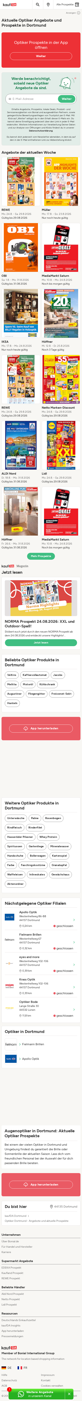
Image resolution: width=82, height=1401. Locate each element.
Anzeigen (71, 13)
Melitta (11, 684)
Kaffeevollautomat (35, 675)
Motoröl (28, 684)
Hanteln (12, 703)
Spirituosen (14, 846)
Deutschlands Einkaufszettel (19, 1320)
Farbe (10, 865)
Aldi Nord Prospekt (13, 1294)
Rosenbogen (53, 818)
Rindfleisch (14, 827)
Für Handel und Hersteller (17, 1246)
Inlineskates (37, 874)
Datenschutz (9, 1380)
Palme (35, 818)
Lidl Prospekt (9, 1304)
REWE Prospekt (11, 1278)
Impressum (48, 1375)
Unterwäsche (16, 818)
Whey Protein (48, 837)
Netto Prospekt (11, 1299)
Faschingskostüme (33, 865)
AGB (4, 1385)
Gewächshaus (60, 874)
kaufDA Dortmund (15, 1216)
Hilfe (4, 1375)
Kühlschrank (47, 684)
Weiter (41, 56)
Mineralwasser (59, 846)
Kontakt (45, 1380)
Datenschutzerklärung (41, 130)
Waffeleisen (15, 874)
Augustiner (14, 693)
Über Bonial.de (10, 1241)
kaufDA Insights (11, 1325)
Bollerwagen (38, 855)
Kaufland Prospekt (12, 1273)
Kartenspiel (59, 855)
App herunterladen (13, 1331)
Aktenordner (15, 884)
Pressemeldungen (12, 1336)
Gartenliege (36, 846)
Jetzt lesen (41, 642)
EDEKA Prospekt (11, 1267)
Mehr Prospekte (41, 556)
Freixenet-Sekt (61, 693)
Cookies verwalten (52, 1385)
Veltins (11, 675)
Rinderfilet (35, 827)
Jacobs (57, 675)
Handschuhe (15, 855)
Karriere (6, 1252)
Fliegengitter (36, 693)
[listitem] (21, 188)
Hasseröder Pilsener (20, 837)
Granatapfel (59, 865)
